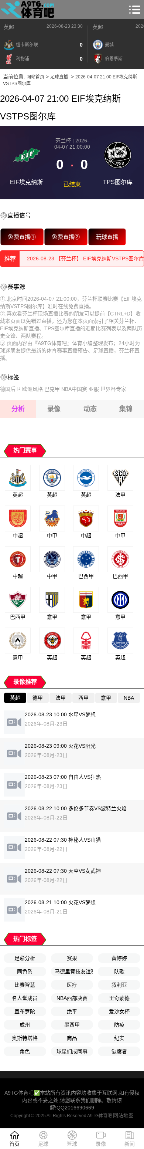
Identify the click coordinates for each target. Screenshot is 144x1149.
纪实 (119, 1038)
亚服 (94, 389)
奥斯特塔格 (25, 1038)
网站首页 (35, 77)
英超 (9, 27)
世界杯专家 (113, 389)
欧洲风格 (32, 389)
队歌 (119, 971)
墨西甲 (72, 1025)
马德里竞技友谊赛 (74, 971)
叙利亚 (119, 985)
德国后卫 (10, 389)
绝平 (72, 1011)
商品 (72, 1038)
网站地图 (123, 1115)
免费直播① (22, 237)
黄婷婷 (119, 958)
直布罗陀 (24, 1011)
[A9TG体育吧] (29, 9)
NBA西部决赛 (72, 998)
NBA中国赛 (74, 389)
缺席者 (119, 1051)
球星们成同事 (72, 1051)
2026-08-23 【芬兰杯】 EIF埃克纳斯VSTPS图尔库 (85, 258)
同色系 (24, 971)
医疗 (72, 985)
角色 (25, 1051)
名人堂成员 (25, 998)
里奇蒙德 (119, 998)
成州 (25, 1025)
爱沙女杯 (119, 1011)
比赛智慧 (24, 985)
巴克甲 (52, 389)
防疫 (119, 1025)
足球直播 (59, 77)
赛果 (72, 958)
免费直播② (66, 237)
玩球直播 (107, 237)
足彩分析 (24, 958)
